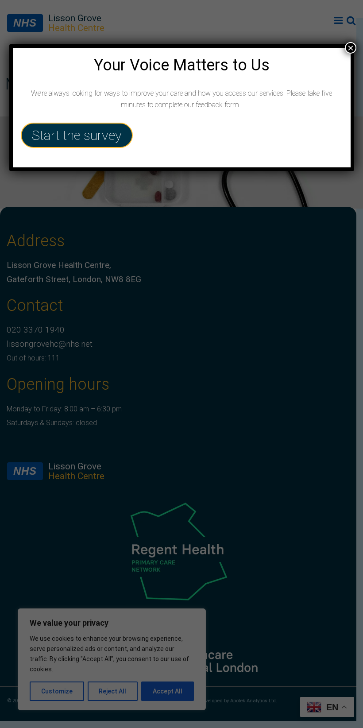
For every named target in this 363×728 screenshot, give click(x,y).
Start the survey (77, 135)
